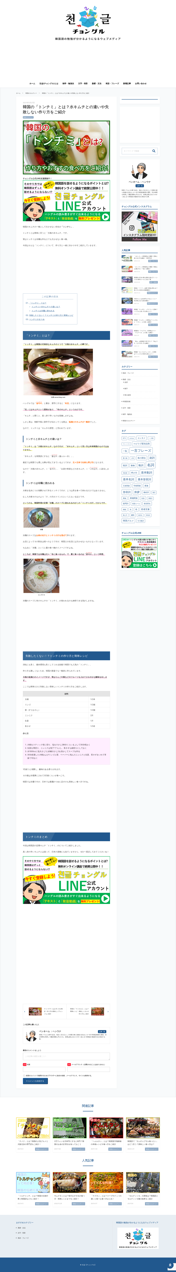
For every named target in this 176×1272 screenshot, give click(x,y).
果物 (124, 498)
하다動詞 (141, 521)
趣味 (132, 515)
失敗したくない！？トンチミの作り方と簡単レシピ (51, 315)
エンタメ (141, 438)
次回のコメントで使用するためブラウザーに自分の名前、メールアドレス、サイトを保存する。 (59, 1075)
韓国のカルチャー (31, 93)
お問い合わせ (141, 83)
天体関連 (126, 486)
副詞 (152, 457)
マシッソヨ (126, 444)
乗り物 (125, 458)
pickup (132, 438)
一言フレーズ (141, 450)
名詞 (150, 465)
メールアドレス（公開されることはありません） (88, 1064)
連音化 (140, 515)
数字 (126, 388)
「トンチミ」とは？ (37, 303)
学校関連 (137, 486)
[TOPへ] (170, 1265)
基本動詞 (146, 472)
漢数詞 (150, 498)
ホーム (32, 83)
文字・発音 (83, 83)
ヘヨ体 (151, 438)
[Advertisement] (88, 63)
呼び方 (134, 472)
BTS (124, 438)
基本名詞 (128, 479)
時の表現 (128, 395)
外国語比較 (127, 401)
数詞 (154, 492)
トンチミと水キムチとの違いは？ (45, 306)
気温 (143, 498)
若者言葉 (145, 509)
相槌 (124, 509)
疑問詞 (125, 503)
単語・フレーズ (112, 83)
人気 (132, 458)
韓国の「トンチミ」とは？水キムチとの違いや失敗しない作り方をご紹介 (65, 93)
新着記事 (127, 83)
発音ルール (136, 504)
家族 (146, 485)
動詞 (141, 465)
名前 (28, 1064)
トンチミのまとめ (37, 319)
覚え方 (125, 515)
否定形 (125, 473)
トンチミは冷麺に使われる (42, 311)
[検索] (153, 151)
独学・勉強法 (68, 83)
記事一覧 (102, 1032)
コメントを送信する (35, 1081)
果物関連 (134, 498)
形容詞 (127, 492)
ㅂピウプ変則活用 (141, 444)
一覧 (125, 451)
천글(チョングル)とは (48, 83)
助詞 (125, 465)
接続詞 (146, 492)
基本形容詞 (144, 479)
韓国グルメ (128, 520)
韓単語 (148, 515)
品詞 (126, 382)
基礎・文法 (96, 83)
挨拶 (137, 492)
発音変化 (147, 504)
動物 (133, 465)
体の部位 (142, 458)
